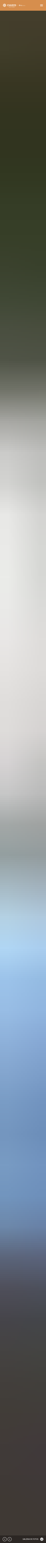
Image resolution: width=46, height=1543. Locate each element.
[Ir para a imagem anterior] (5, 1539)
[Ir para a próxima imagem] (10, 1539)
